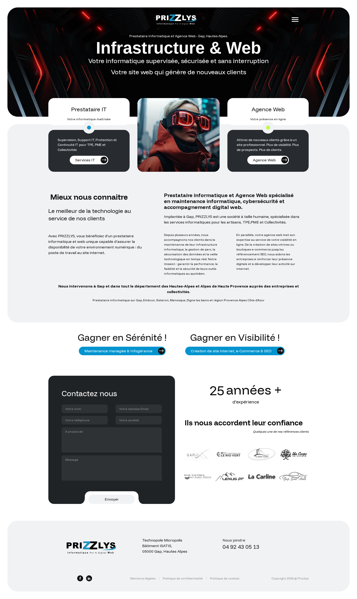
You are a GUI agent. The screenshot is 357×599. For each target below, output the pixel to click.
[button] (89, 128)
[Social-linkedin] (89, 578)
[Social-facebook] (80, 578)
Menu (295, 19)
